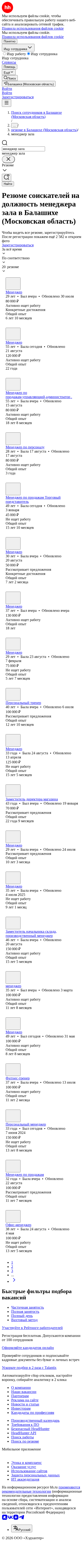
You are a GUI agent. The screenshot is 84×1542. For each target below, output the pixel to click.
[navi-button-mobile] (6, 103)
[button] (7, 89)
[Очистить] (8, 159)
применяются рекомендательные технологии (41, 1489)
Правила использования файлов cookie (33, 37)
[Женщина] (13, 334)
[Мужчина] (13, 283)
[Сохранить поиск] (6, 177)
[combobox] (23, 148)
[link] (10, 78)
